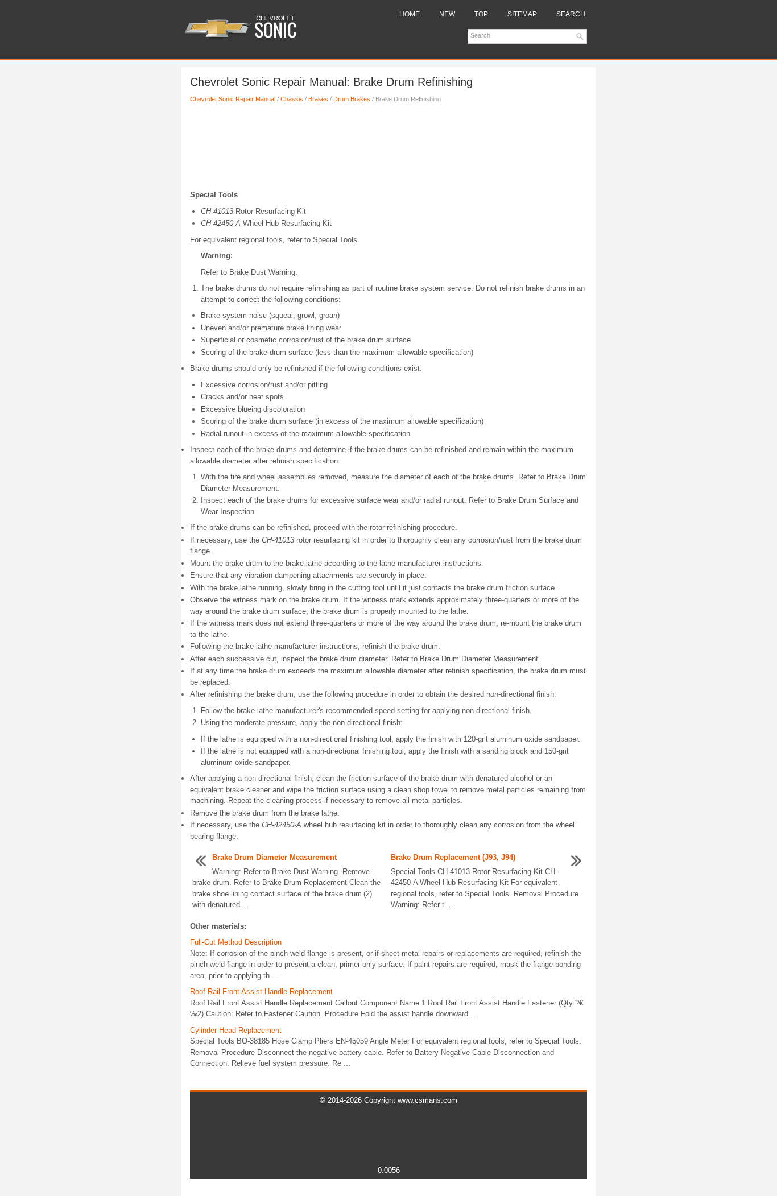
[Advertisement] (388, 149)
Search (570, 14)
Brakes (318, 99)
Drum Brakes (351, 99)
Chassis (291, 99)
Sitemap (522, 14)
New (447, 14)
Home (409, 14)
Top (481, 14)
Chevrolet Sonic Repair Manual (232, 99)
